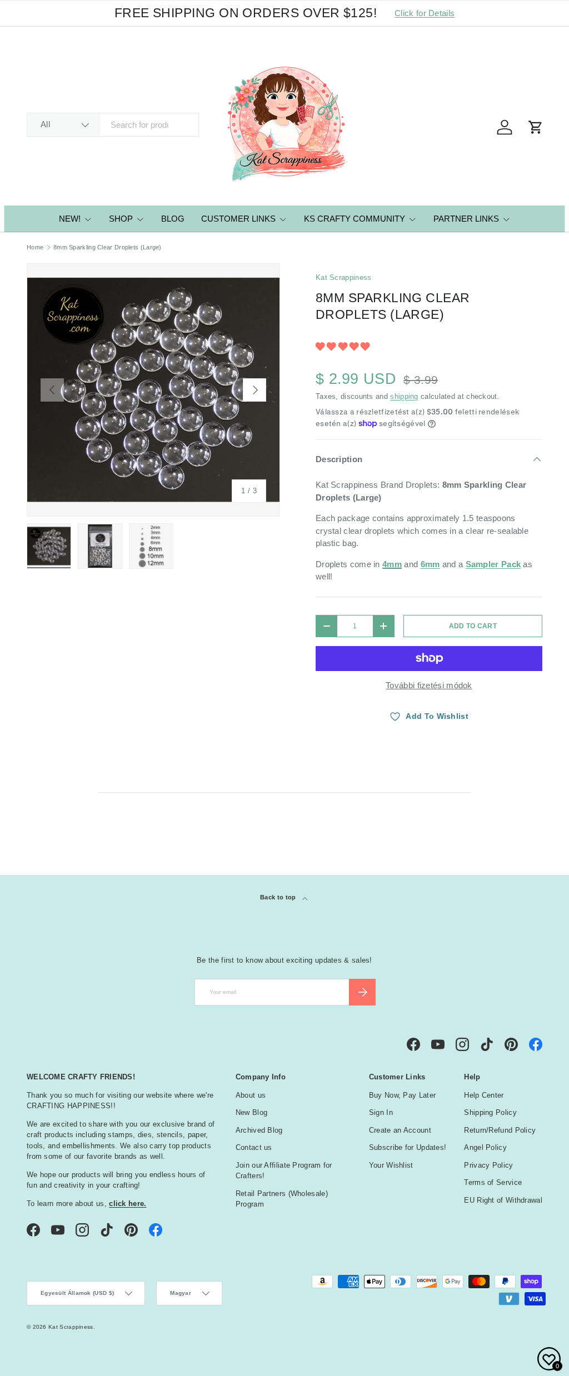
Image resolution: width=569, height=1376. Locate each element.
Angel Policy (485, 1147)
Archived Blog (259, 1130)
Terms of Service (493, 1182)
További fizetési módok (429, 685)
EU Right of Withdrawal (503, 1200)
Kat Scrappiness (344, 277)
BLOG (172, 218)
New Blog (251, 1112)
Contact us (254, 1147)
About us (251, 1095)
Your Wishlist (391, 1165)
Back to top (279, 897)
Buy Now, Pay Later (402, 1095)
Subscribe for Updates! (408, 1147)
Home (35, 247)
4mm (392, 564)
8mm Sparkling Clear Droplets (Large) (107, 247)
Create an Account (400, 1130)
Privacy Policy (488, 1165)
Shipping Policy (490, 1112)
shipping (404, 396)
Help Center (483, 1095)
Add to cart (473, 626)
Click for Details (425, 13)
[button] (344, 346)
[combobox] (112, 124)
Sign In (381, 1112)
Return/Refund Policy (500, 1130)
